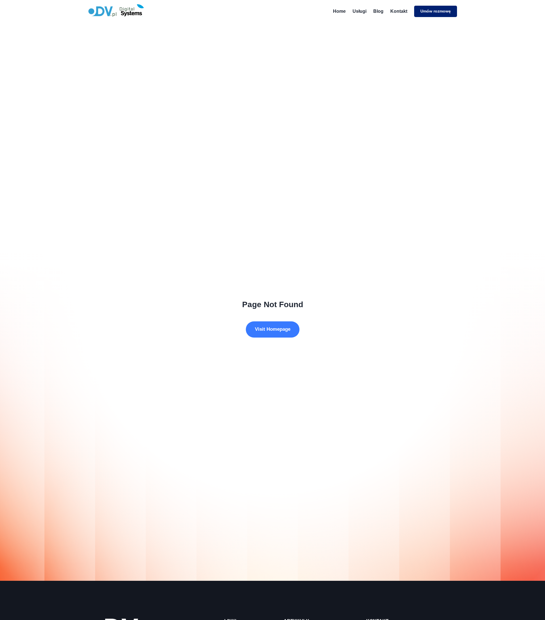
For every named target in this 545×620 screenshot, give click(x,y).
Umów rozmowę (435, 11)
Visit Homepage (272, 329)
